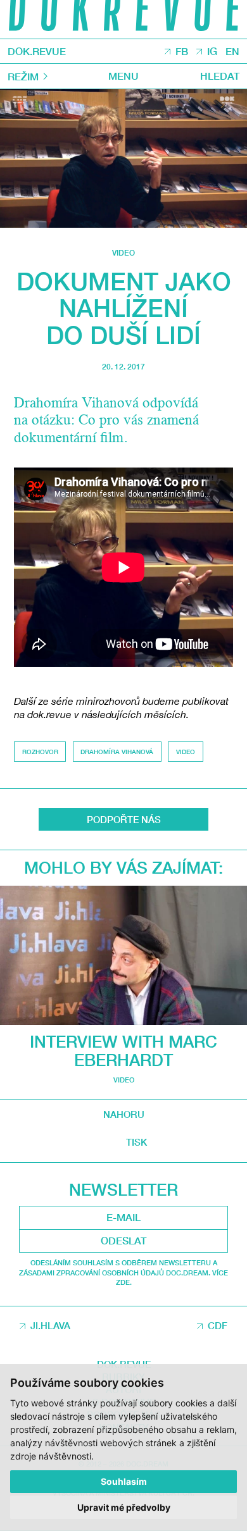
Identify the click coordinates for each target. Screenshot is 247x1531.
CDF (217, 1325)
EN (232, 51)
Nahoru (123, 1114)
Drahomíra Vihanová (116, 751)
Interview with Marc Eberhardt (123, 1051)
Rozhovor (40, 751)
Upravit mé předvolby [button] (123, 1507)
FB (181, 51)
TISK (136, 1142)
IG (212, 51)
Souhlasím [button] (124, 1481)
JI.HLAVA (50, 1325)
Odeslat (123, 1240)
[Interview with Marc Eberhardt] (123, 955)
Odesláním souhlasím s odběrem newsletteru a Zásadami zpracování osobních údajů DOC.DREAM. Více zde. (123, 1272)
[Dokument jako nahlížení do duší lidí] (123, 158)
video (123, 252)
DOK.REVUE (37, 51)
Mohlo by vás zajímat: (123, 867)
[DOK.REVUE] (123, 19)
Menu (123, 75)
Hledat (219, 75)
